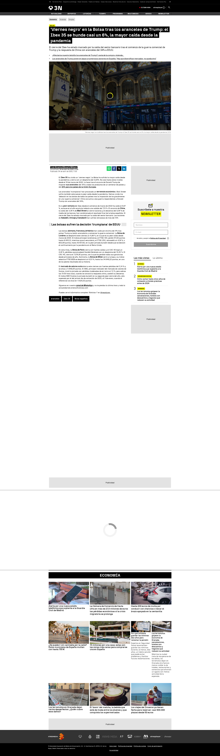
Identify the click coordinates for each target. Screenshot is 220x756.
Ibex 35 (67, 299)
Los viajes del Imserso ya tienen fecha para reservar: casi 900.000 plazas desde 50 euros (148, 710)
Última (145, 7)
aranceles (55, 299)
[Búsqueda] (169, 7)
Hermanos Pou (161, 2)
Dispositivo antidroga (69, 2)
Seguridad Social (144, 276)
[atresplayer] (159, 7)
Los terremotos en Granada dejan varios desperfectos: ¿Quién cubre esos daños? (66, 709)
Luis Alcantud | (57, 167)
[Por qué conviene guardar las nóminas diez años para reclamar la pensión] (141, 626)
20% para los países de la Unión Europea (79, 187)
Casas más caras (106, 2)
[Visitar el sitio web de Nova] (105, 736)
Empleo (71, 19)
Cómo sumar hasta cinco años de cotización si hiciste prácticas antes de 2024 (151, 281)
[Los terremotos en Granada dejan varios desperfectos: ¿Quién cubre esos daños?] (69, 694)
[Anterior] (50, 2)
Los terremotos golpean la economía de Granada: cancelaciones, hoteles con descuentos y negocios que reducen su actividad (148, 295)
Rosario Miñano (70, 167)
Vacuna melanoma (133, 2)
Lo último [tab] (157, 258)
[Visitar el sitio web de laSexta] (90, 736)
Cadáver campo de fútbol (148, 2)
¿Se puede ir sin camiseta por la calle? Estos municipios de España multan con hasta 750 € (68, 647)
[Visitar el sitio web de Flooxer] (167, 736)
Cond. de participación (154, 746)
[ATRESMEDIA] (56, 736)
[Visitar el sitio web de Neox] (97, 736)
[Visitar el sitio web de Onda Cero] (129, 736)
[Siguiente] (170, 2)
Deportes (71, 14)
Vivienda (63, 19)
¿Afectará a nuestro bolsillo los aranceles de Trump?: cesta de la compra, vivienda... (88, 55)
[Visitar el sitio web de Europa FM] (137, 736)
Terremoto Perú (57, 2)
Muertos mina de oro (119, 2)
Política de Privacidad (158, 238)
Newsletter (163, 14)
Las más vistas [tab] (141, 258)
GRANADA (141, 288)
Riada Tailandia (82, 2)
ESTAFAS (141, 264)
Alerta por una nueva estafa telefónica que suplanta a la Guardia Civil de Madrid (149, 269)
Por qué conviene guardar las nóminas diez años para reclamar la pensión (140, 636)
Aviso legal (113, 746)
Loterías (87, 14)
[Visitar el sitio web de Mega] (113, 736)
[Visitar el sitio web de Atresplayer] (156, 736)
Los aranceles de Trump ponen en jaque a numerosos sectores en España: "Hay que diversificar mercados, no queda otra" (104, 59)
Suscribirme (151, 244)
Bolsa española (81, 299)
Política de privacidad (125, 746)
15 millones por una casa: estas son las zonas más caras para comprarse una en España (108, 647)
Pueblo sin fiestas (94, 2)
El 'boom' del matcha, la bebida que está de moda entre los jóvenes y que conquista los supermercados (108, 710)
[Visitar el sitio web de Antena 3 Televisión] (81, 736)
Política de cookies (140, 746)
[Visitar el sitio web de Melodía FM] (145, 736)
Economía (110, 575)
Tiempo (102, 14)
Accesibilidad (113, 750)
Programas (118, 14)
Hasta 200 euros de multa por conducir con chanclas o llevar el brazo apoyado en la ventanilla (147, 609)
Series (148, 14)
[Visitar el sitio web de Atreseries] (121, 736)
